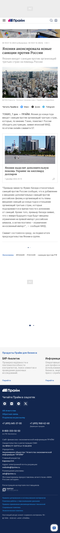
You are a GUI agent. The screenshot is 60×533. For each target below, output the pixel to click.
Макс (26, 107)
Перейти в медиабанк (45, 100)
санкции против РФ (47, 255)
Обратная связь (10, 414)
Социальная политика (11, 507)
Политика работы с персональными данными (21, 501)
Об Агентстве (9, 410)
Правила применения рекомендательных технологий (23, 504)
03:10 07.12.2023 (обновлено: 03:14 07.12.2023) (22, 43)
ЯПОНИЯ (20, 255)
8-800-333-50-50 (11, 432)
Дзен (37, 107)
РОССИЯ (31, 255)
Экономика (30, 33)
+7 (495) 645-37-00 (12, 423)
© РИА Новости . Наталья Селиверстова (18, 100)
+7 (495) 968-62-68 (40, 424)
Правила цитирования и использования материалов (24, 498)
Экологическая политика (12, 511)
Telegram (50, 107)
